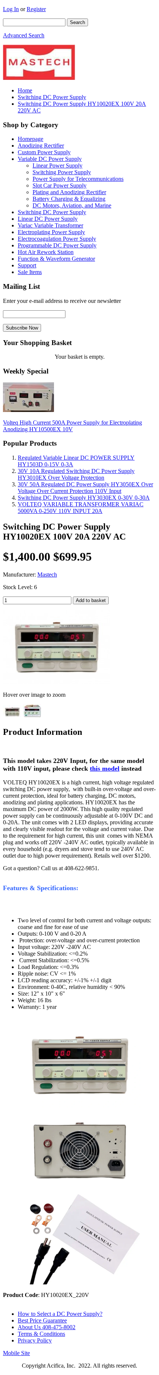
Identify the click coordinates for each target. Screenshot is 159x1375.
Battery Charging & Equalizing (69, 199)
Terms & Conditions (41, 1334)
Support (27, 265)
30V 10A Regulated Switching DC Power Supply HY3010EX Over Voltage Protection (76, 474)
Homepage (30, 139)
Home (25, 90)
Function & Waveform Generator (56, 259)
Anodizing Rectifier (41, 145)
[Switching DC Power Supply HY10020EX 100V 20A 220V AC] (56, 682)
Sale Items (30, 272)
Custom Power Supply (44, 152)
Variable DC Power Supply (50, 159)
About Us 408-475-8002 (46, 1327)
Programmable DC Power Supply (57, 245)
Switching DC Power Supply (52, 97)
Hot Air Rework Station (46, 252)
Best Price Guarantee (42, 1320)
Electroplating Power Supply (51, 232)
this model (104, 768)
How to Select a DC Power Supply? (60, 1314)
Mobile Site (16, 1353)
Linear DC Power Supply (48, 219)
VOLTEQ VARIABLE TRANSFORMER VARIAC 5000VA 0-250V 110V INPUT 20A (80, 507)
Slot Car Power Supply (60, 185)
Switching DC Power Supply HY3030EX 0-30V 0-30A (84, 497)
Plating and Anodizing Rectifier (69, 192)
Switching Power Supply (62, 172)
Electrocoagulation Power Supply (57, 239)
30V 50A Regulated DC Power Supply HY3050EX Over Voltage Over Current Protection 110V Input (85, 487)
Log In (11, 9)
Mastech (47, 574)
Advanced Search (23, 35)
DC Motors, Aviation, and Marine (72, 205)
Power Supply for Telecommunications (78, 179)
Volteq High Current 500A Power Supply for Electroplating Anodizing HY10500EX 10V (72, 425)
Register (36, 9)
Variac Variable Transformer (50, 225)
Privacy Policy (35, 1340)
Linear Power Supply (57, 165)
